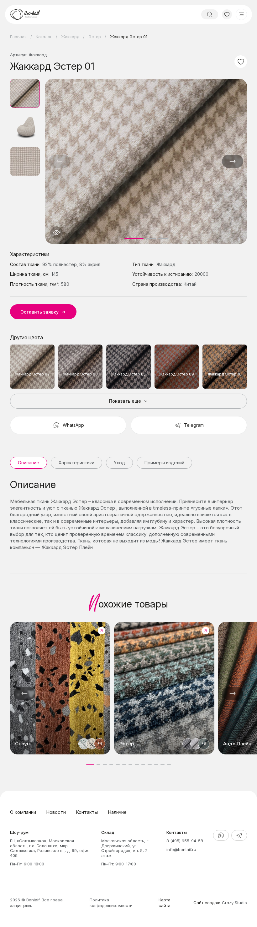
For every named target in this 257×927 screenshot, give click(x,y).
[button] (232, 161)
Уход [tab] (119, 462)
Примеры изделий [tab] (164, 462)
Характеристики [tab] (76, 462)
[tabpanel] (128, 515)
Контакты (87, 812)
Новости (56, 812)
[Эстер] (164, 688)
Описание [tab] (28, 462)
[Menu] (241, 14)
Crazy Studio (234, 902)
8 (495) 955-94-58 (184, 840)
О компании (23, 812)
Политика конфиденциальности (111, 902)
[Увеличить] (56, 232)
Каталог (44, 36)
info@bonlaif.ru (181, 849)
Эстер (94, 36)
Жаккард (70, 36)
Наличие (117, 812)
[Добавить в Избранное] (240, 61)
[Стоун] (60, 688)
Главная (18, 36)
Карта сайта (164, 902)
